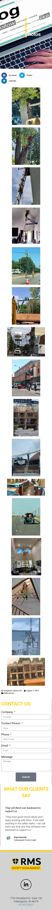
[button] (10, 75)
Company (7, 712)
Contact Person (11, 723)
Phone (5, 734)
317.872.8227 (26, 904)
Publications (9, 693)
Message (6, 756)
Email (5, 745)
